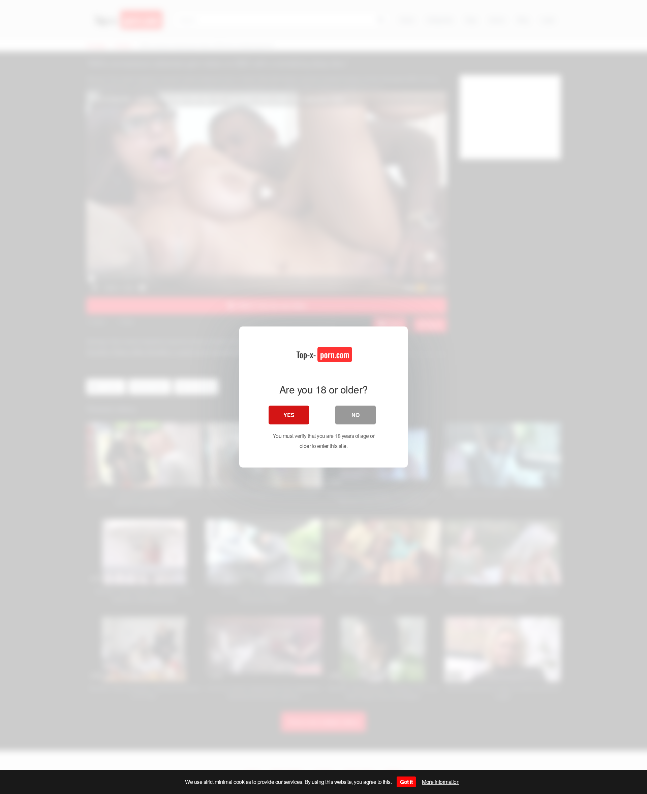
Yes (289, 415)
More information (440, 782)
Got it (406, 782)
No (355, 415)
